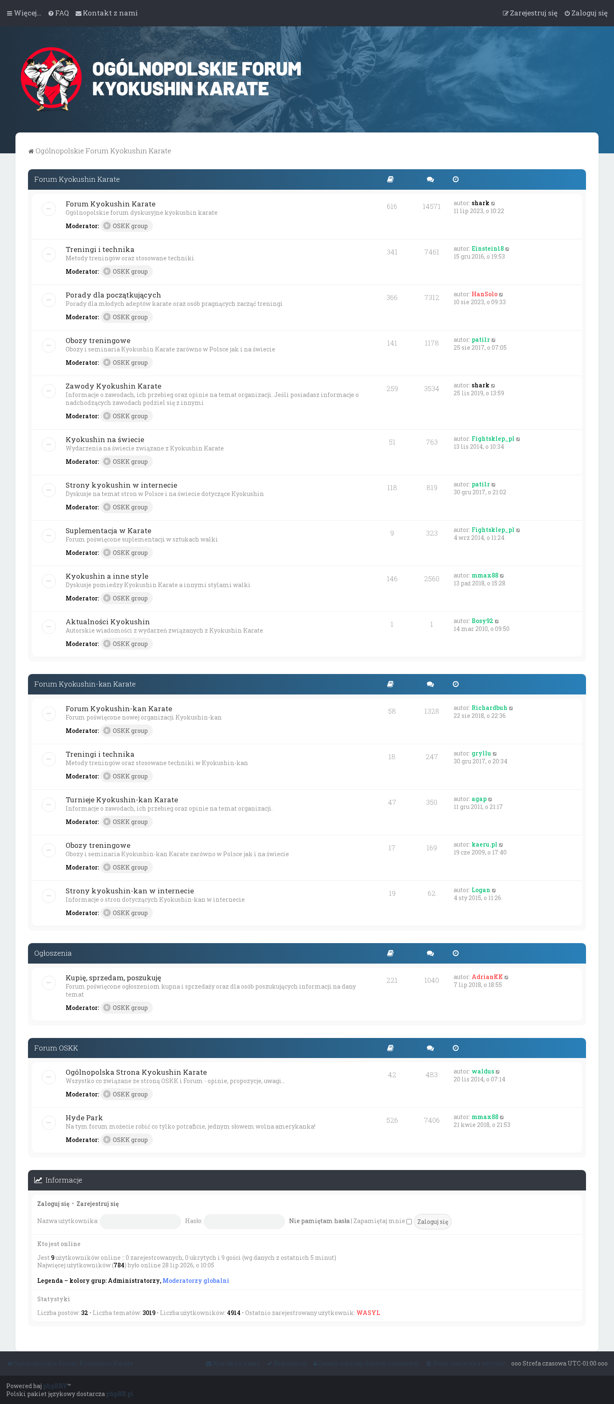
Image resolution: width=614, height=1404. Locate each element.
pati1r (481, 339)
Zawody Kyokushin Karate (113, 386)
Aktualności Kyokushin (108, 621)
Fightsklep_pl (493, 439)
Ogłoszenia (53, 953)
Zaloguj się (53, 1204)
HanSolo (484, 294)
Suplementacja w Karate (108, 530)
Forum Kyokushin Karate (77, 179)
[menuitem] (58, 13)
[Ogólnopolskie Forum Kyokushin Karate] (161, 79)
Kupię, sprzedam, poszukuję (113, 977)
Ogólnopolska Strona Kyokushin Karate (136, 1072)
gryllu (481, 753)
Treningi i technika (100, 249)
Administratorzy (134, 1280)
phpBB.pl (120, 1394)
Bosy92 (482, 621)
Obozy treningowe (98, 340)
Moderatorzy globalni (195, 1280)
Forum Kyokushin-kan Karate (85, 684)
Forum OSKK (56, 1048)
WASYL (368, 1313)
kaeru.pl (484, 844)
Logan (481, 890)
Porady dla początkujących (113, 295)
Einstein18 (488, 248)
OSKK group (130, 226)
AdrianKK (487, 977)
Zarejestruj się (97, 1204)
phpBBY (55, 1386)
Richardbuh (489, 708)
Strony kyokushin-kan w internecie (130, 890)
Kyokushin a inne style (107, 576)
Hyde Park (84, 1117)
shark (481, 203)
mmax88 (485, 575)
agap (479, 799)
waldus (483, 1071)
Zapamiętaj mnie (379, 1221)
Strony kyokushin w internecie (121, 485)
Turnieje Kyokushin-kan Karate (122, 799)
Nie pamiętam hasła (319, 1221)
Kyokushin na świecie (105, 439)
